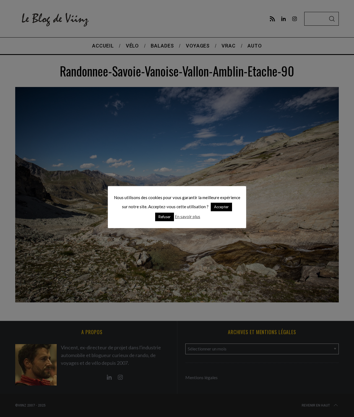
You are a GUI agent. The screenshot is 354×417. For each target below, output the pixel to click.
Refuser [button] (164, 217)
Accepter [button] (221, 207)
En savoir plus (187, 216)
